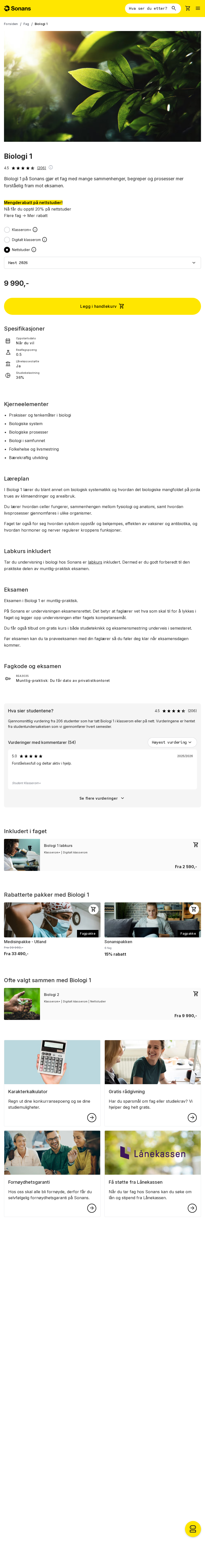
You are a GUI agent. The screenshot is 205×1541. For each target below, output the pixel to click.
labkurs (95, 562)
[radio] (7, 230)
